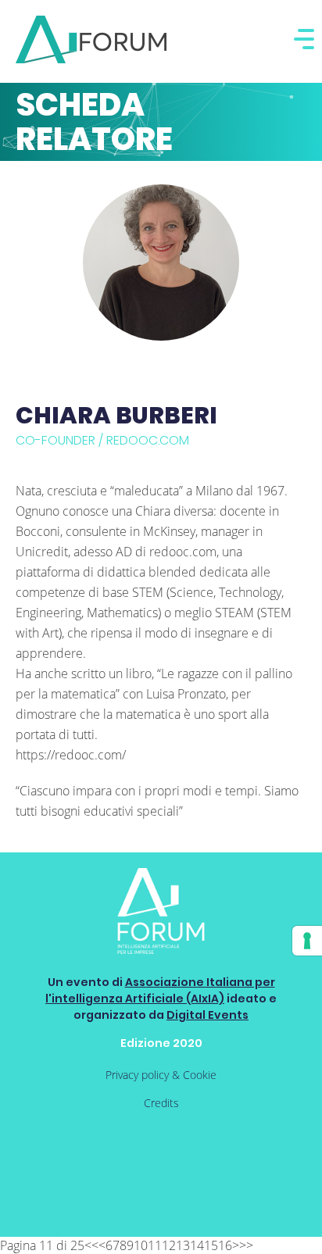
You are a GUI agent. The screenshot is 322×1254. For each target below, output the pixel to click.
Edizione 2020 (161, 1043)
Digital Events (207, 1015)
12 (169, 1245)
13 (183, 1245)
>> (246, 1245)
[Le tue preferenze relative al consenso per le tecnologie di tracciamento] (307, 941)
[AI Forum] (91, 39)
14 (197, 1245)
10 (141, 1245)
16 (225, 1245)
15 (211, 1245)
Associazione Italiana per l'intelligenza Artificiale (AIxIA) (160, 990)
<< (91, 1245)
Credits (161, 1102)
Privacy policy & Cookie (161, 1074)
